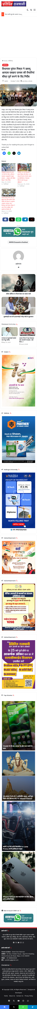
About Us (12, 996)
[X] (16, 942)
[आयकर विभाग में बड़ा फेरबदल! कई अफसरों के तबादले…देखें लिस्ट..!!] (27, 331)
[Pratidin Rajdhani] (13, 3)
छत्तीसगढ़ (10, 61)
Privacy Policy (29, 996)
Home (5, 61)
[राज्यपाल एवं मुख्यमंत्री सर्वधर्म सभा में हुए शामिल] (10, 331)
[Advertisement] (18, 37)
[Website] (18, 267)
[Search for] (31, 9)
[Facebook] (14, 942)
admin (6, 81)
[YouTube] (18, 942)
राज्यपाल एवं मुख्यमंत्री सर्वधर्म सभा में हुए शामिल (9, 339)
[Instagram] (21, 942)
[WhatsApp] (23, 942)
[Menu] (35, 9)
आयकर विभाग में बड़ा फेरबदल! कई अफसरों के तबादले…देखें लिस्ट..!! (26, 340)
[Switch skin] (28, 9)
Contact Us (19, 996)
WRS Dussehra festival (19, 242)
